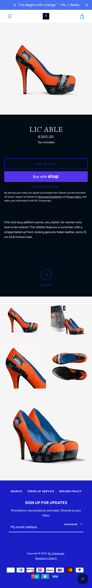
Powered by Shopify (46, 558)
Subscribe (71, 524)
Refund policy (70, 491)
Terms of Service (40, 491)
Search (16, 491)
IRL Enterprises (56, 553)
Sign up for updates (46, 502)
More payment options (46, 186)
